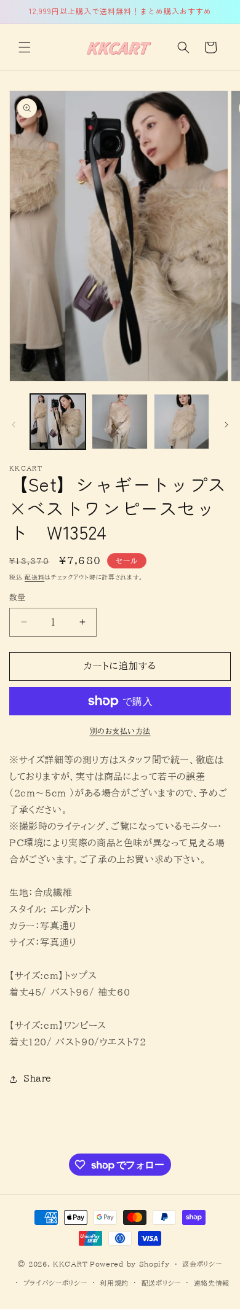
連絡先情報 (212, 1283)
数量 (17, 598)
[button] (24, 47)
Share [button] (37, 1078)
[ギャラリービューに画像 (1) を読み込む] (58, 421)
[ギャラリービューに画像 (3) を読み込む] (181, 421)
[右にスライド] (226, 424)
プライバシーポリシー (55, 1283)
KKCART (70, 1263)
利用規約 (114, 1283)
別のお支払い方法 (120, 730)
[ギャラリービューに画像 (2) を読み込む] (119, 421)
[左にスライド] (13, 424)
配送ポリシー (161, 1283)
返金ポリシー (202, 1263)
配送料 (34, 577)
